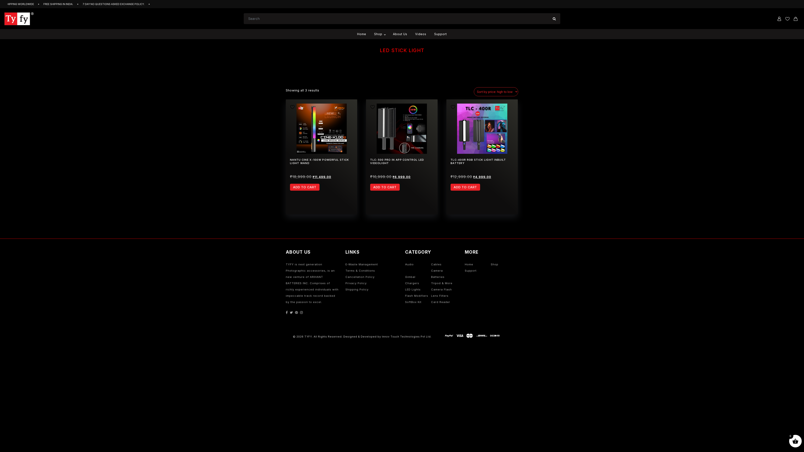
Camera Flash (441, 289)
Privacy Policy (356, 283)
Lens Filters (439, 295)
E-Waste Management (361, 264)
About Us (400, 34)
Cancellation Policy (360, 277)
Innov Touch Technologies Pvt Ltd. (407, 336)
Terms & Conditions (360, 270)
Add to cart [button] (304, 187)
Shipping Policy (356, 289)
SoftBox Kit (413, 302)
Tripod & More (441, 283)
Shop (378, 34)
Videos (420, 34)
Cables (436, 264)
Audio (409, 264)
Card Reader (440, 302)
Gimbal (410, 277)
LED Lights (413, 289)
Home (361, 34)
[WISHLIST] (294, 106)
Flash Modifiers (416, 295)
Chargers (412, 283)
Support (440, 34)
